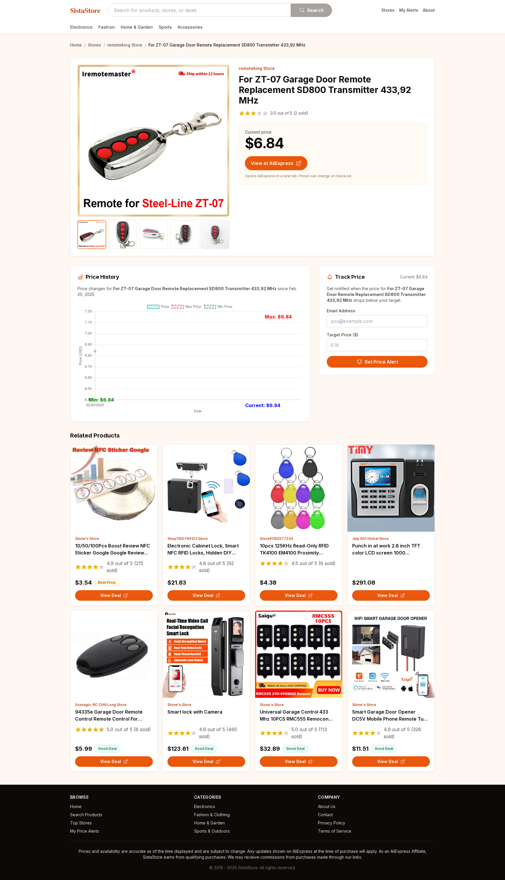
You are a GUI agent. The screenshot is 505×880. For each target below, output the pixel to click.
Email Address (341, 310)
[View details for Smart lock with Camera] (206, 654)
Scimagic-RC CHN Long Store (101, 704)
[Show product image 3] (153, 234)
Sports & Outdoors (212, 831)
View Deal (110, 595)
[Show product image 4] (184, 234)
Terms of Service (334, 831)
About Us (326, 806)
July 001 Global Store (370, 538)
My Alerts (408, 10)
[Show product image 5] (215, 234)
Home (76, 44)
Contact (325, 814)
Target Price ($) (342, 334)
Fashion (106, 27)
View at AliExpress (272, 163)
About (429, 10)
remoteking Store (124, 44)
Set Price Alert (381, 362)
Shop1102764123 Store (187, 538)
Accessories (190, 27)
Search (315, 10)
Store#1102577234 (276, 538)
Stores (388, 10)
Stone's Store (87, 538)
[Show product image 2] (122, 234)
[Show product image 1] (91, 234)
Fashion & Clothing (212, 814)
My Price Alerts (84, 831)
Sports (165, 27)
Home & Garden (137, 27)
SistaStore (85, 10)
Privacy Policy (331, 822)
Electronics (81, 27)
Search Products (86, 814)
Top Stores (81, 822)
